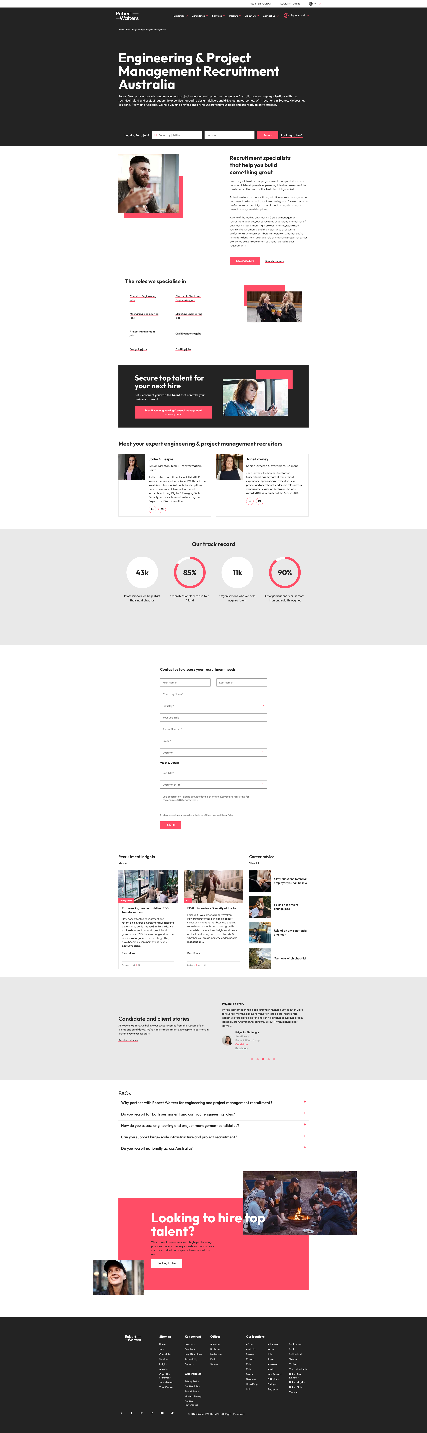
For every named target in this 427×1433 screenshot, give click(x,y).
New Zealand (274, 1370)
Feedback (190, 1345)
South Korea (295, 1340)
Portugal (272, 1380)
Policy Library (192, 1387)
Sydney (214, 1360)
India (248, 1385)
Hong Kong (252, 1380)
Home (162, 1340)
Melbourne (216, 1350)
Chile (248, 1360)
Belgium (250, 1350)
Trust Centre (166, 1383)
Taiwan (293, 1355)
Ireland (271, 1345)
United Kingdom (297, 1378)
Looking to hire (290, 3)
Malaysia (272, 1360)
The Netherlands (298, 1365)
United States (296, 1383)
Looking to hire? (292, 135)
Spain (292, 1345)
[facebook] (132, 1409)
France (250, 1370)
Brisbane (215, 1345)
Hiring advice (126, 900)
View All (123, 863)
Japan (271, 1355)
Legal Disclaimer (193, 1350)
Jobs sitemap (166, 1378)
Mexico (271, 1365)
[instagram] (142, 1409)
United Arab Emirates (295, 1372)
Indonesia (273, 1340)
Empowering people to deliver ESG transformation (145, 910)
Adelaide (215, 1340)
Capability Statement (164, 1372)
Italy (270, 1350)
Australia (250, 1345)
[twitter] (121, 1409)
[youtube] (162, 1409)
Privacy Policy (226, 815)
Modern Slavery (193, 1392)
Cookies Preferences (191, 1399)
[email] (162, 509)
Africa (249, 1340)
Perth (213, 1355)
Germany (251, 1375)
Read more (241, 1044)
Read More (128, 953)
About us (163, 1365)
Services (217, 15)
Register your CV (261, 3)
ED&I (188, 900)
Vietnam (293, 1388)
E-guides (125, 965)
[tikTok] (172, 1409)
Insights (233, 15)
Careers (189, 1360)
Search (268, 135)
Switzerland (295, 1350)
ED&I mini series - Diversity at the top (212, 908)
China (249, 1365)
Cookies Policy (192, 1382)
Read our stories (128, 1038)
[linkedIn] (152, 509)
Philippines (273, 1375)
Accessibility (191, 1355)
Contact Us (269, 15)
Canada (250, 1355)
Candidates (198, 15)
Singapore (273, 1385)
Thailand (293, 1360)
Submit (170, 825)
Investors (189, 1340)
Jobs (161, 1345)
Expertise (178, 15)
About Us (250, 15)
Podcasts (191, 965)
